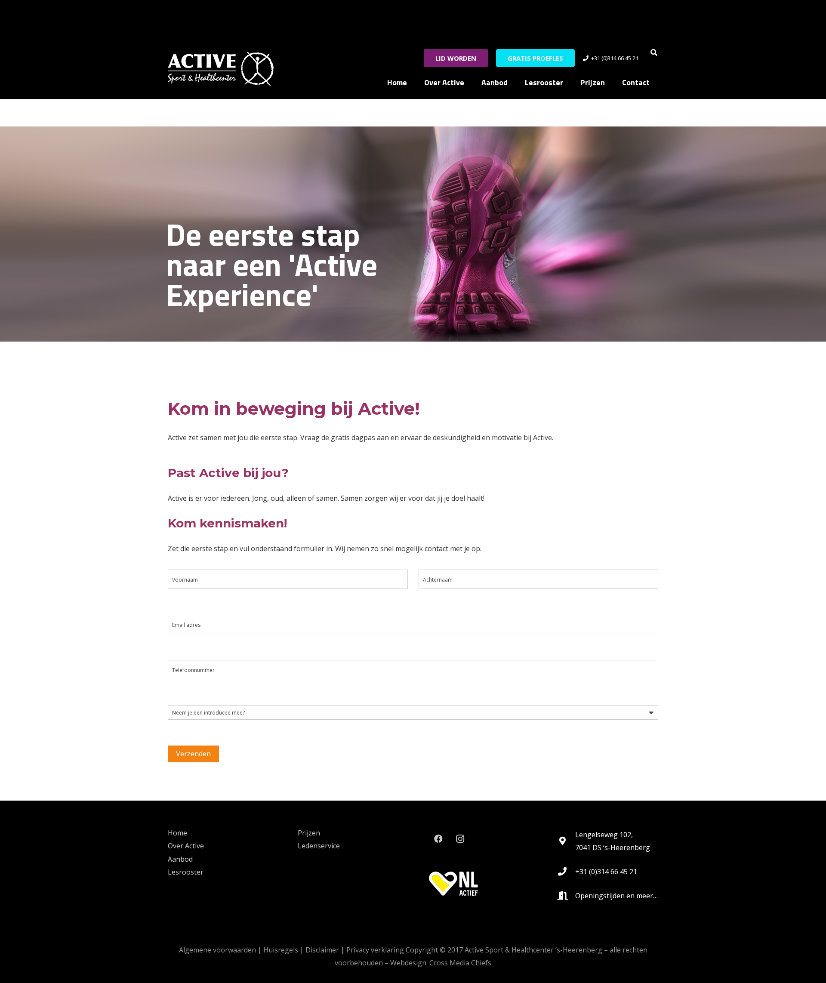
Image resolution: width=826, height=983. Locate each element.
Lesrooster (185, 872)
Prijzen (309, 833)
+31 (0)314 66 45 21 (606, 871)
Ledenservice (319, 845)
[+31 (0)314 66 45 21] (566, 871)
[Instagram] (460, 839)
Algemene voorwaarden (217, 950)
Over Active (186, 845)
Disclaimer (322, 950)
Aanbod (180, 859)
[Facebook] (438, 839)
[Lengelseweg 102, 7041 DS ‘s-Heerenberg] (566, 841)
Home (177, 833)
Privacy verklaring (375, 950)
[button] (654, 52)
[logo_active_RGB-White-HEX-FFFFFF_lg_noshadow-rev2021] (221, 69)
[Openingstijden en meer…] (566, 895)
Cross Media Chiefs (460, 963)
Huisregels (280, 950)
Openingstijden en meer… (616, 895)
